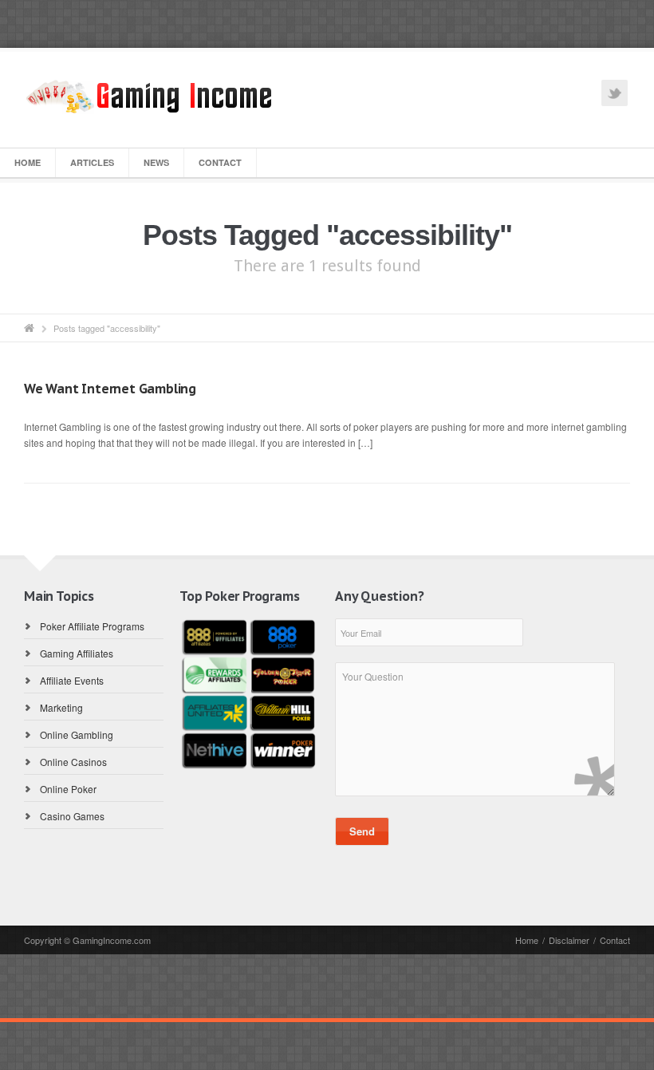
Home (27, 162)
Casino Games (72, 816)
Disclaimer (569, 940)
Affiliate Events (72, 680)
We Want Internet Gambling (110, 389)
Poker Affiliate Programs (92, 626)
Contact (220, 162)
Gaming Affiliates (76, 653)
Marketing (61, 707)
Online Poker (68, 789)
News (156, 162)
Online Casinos (73, 761)
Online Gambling (76, 734)
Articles (92, 162)
